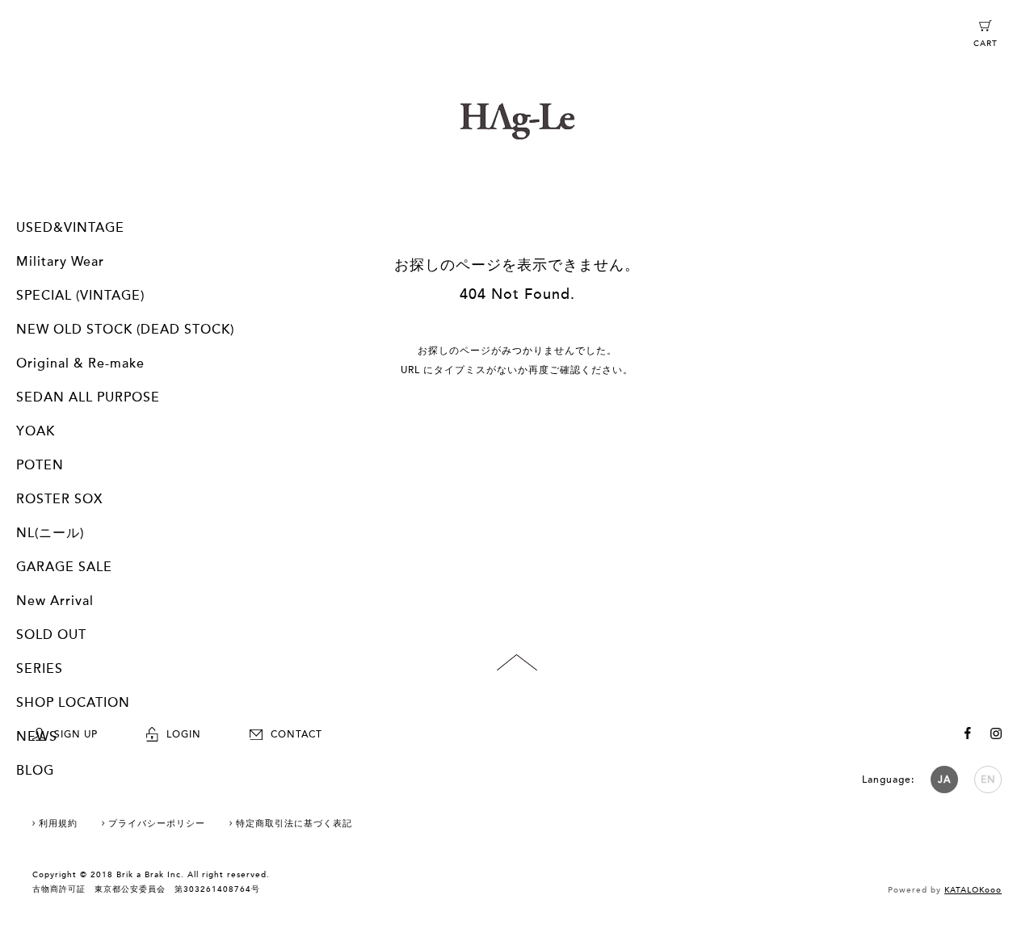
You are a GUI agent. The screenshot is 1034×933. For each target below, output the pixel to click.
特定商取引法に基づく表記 (294, 823)
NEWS (36, 737)
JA (944, 779)
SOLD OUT (51, 635)
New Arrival (55, 601)
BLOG (35, 771)
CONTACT (296, 734)
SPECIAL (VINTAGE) (80, 296)
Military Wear (60, 262)
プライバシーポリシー (156, 823)
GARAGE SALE (64, 567)
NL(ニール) (50, 533)
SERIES (39, 669)
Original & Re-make (80, 363)
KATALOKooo (973, 890)
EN (988, 779)
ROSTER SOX (59, 499)
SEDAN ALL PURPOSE (88, 397)
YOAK (35, 431)
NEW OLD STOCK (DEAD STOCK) (125, 330)
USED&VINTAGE (70, 228)
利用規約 (58, 823)
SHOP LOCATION (73, 703)
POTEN (40, 465)
